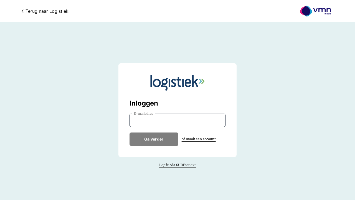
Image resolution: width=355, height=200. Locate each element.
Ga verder (154, 139)
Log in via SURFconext (177, 165)
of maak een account (199, 139)
